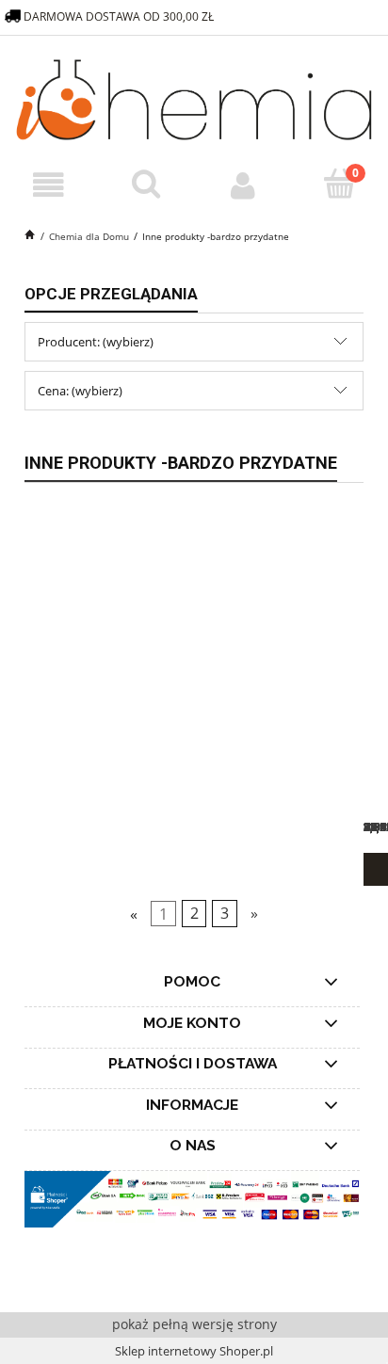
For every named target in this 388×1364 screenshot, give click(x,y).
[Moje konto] (242, 186)
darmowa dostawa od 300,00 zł (120, 16)
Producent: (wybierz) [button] (96, 341)
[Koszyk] (339, 184)
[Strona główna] (194, 97)
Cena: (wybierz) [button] (80, 390)
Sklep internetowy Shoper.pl (194, 1350)
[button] (48, 186)
